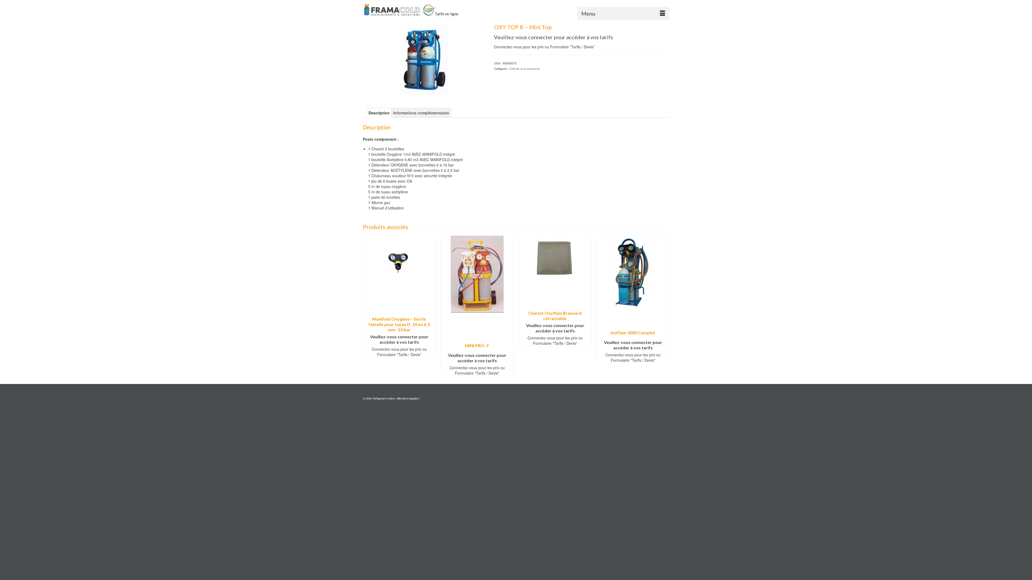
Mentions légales (407, 398)
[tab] (379, 113)
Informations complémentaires (421, 112)
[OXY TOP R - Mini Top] (424, 58)
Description (379, 112)
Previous (367, 306)
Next (664, 306)
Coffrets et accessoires (524, 68)
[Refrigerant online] (411, 10)
